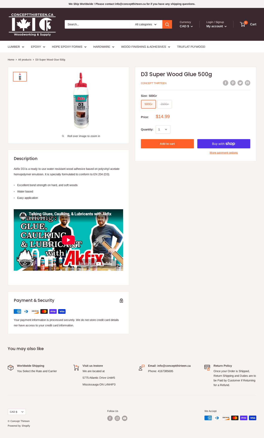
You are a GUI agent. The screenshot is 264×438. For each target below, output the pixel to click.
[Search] (167, 24)
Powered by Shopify (19, 425)
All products (25, 59)
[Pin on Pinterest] (233, 83)
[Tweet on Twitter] (240, 83)
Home (11, 59)
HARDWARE (101, 46)
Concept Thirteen (153, 83)
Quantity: (147, 129)
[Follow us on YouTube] (124, 418)
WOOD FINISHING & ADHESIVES (143, 46)
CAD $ (13, 411)
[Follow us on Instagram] (117, 418)
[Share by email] (247, 83)
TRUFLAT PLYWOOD (191, 46)
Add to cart (167, 143)
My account (215, 26)
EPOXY (36, 46)
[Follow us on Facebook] (110, 418)
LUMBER (14, 46)
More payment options (224, 152)
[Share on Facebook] (225, 83)
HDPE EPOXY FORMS (67, 46)
